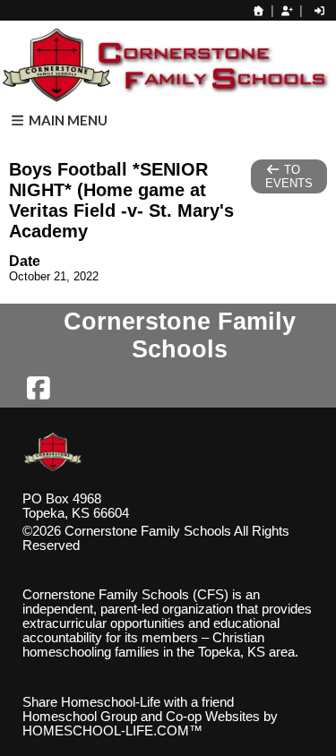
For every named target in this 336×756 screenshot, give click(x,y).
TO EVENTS (289, 176)
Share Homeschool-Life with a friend (128, 702)
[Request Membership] (286, 10)
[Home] (259, 10)
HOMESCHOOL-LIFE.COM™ (112, 731)
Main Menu (67, 120)
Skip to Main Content (158, 545)
